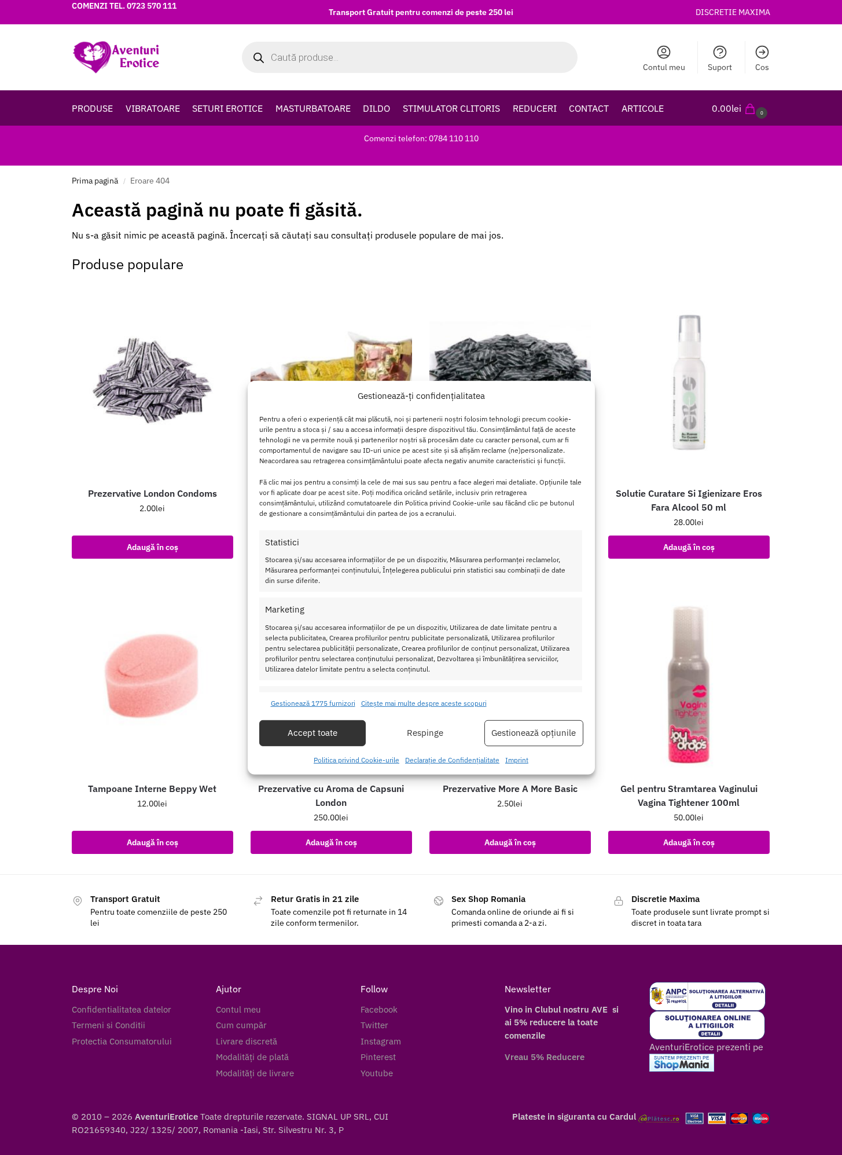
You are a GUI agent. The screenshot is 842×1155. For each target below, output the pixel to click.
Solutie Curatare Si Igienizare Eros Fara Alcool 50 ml (689, 500)
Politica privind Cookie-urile (356, 760)
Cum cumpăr (241, 1025)
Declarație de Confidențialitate (452, 760)
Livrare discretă (246, 1041)
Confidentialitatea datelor (121, 1009)
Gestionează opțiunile (533, 732)
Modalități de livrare (255, 1073)
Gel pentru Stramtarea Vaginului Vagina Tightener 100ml (689, 795)
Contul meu (664, 67)
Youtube (377, 1073)
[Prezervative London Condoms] (152, 380)
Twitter (374, 1025)
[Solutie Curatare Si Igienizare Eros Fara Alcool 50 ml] (689, 380)
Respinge (425, 732)
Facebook (379, 1009)
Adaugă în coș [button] (152, 547)
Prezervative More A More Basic (510, 788)
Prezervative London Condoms (152, 493)
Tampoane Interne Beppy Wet (152, 788)
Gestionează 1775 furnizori (313, 703)
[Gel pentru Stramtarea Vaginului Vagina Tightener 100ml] (689, 675)
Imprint (516, 760)
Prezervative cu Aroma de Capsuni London (331, 795)
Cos (762, 67)
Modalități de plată (252, 1056)
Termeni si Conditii (108, 1025)
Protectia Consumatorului (122, 1041)
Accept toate (312, 732)
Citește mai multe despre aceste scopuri (424, 703)
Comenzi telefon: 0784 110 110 (421, 138)
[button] (741, 108)
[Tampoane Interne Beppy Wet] (152, 675)
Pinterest (378, 1056)
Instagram (381, 1041)
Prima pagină (95, 180)
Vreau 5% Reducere (544, 1056)
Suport (720, 67)
